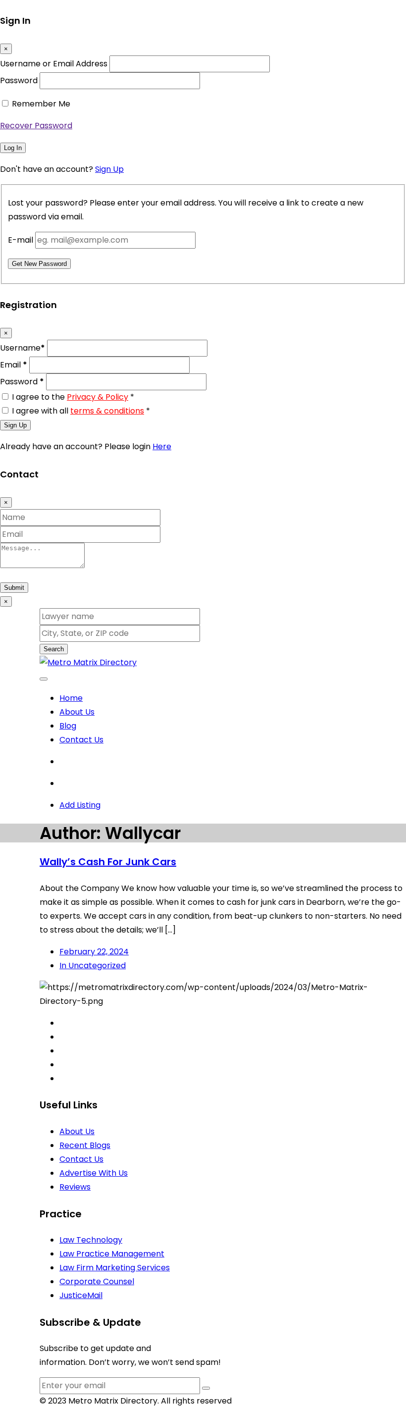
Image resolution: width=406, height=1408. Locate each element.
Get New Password (39, 263)
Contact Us (81, 739)
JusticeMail (80, 1295)
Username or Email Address (53, 63)
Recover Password (36, 125)
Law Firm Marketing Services (114, 1267)
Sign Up (109, 169)
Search (54, 649)
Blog (67, 725)
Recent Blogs (84, 1145)
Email (13, 364)
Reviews (75, 1187)
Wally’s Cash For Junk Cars (108, 862)
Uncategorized (92, 965)
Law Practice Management (111, 1253)
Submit (14, 587)
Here (161, 446)
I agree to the (73, 397)
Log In (13, 148)
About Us (77, 712)
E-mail (20, 240)
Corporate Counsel (96, 1281)
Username (22, 348)
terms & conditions (107, 411)
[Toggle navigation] (44, 679)
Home (71, 698)
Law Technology (90, 1240)
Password (19, 80)
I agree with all (81, 411)
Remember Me (41, 103)
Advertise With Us (93, 1173)
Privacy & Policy (97, 397)
